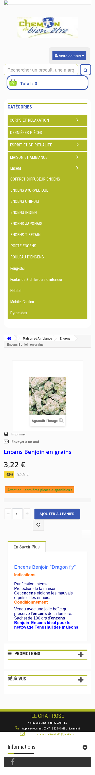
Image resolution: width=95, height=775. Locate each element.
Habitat (16, 290)
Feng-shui (17, 268)
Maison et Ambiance (28, 157)
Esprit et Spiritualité (31, 145)
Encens (16, 168)
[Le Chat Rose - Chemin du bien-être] (47, 27)
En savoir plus (27, 546)
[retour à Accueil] (9, 338)
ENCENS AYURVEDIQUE (29, 190)
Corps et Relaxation (29, 120)
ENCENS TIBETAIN (25, 234)
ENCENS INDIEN (23, 212)
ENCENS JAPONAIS (26, 223)
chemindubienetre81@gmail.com (56, 734)
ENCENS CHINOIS (24, 201)
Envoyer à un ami (25, 441)
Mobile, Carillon (22, 301)
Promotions (27, 653)
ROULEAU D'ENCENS (27, 257)
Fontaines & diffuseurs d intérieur (36, 279)
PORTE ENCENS (23, 245)
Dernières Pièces (26, 132)
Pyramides (18, 313)
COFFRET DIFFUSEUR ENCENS (35, 179)
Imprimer (18, 434)
